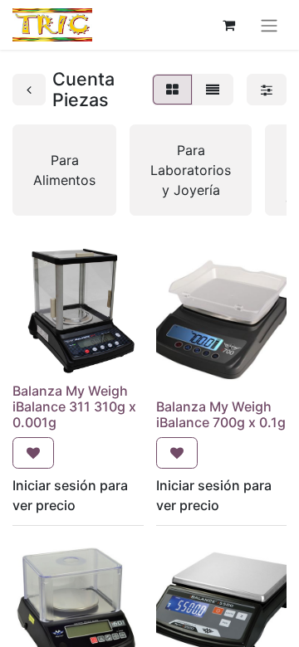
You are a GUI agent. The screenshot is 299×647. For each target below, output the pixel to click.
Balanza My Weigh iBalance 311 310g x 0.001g (74, 406)
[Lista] (212, 89)
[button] (33, 453)
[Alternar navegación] (269, 25)
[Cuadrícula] (172, 89)
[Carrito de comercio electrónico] (228, 24)
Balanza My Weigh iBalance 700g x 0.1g (221, 414)
